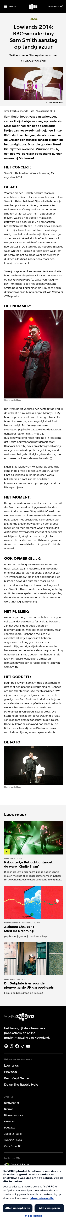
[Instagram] (12, 1046)
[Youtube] (28, 1046)
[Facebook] (17, 1046)
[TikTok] (23, 1046)
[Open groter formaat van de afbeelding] (33, 354)
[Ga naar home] (33, 6)
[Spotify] (6, 1046)
